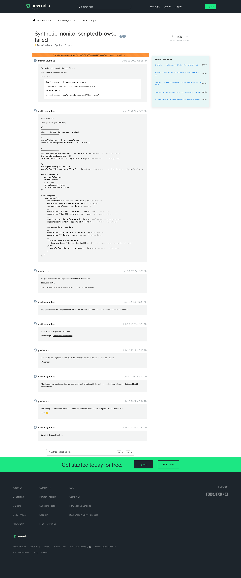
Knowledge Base (66, 20)
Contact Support (89, 20)
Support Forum (44, 20)
